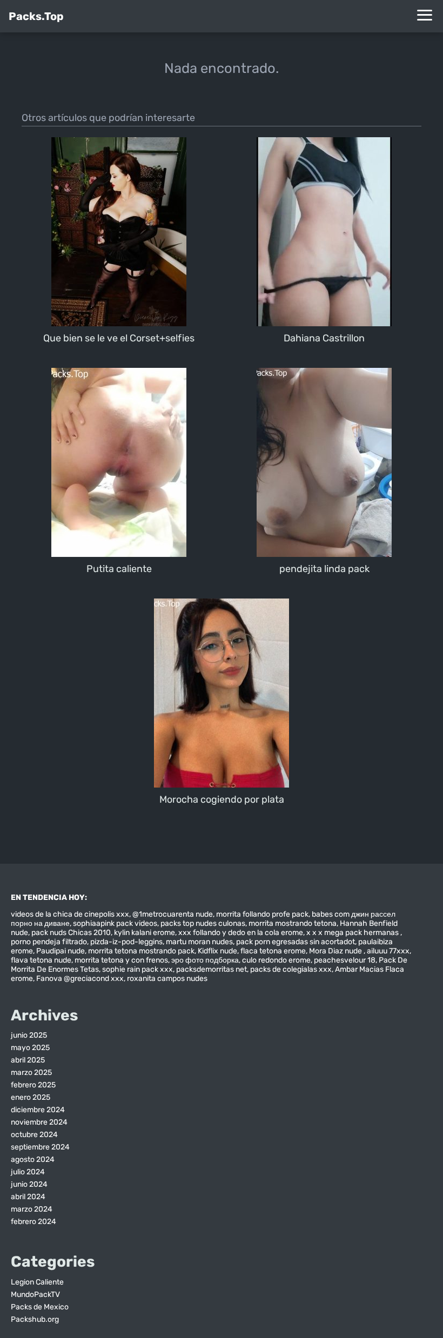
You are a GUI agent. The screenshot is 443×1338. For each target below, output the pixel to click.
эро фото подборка (205, 960)
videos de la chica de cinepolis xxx (70, 914)
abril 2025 (28, 1060)
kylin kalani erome (144, 932)
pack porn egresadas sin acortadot (295, 941)
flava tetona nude (41, 960)
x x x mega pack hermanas (353, 932)
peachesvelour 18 (344, 960)
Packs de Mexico (40, 1307)
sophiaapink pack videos (115, 923)
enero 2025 (30, 1097)
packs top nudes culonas (202, 923)
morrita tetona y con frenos (121, 960)
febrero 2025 (33, 1085)
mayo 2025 (30, 1047)
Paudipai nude (60, 951)
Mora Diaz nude (336, 951)
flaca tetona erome (273, 951)
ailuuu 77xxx (388, 951)
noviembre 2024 (39, 1122)
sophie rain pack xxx (137, 969)
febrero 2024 (33, 1221)
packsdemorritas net (211, 969)
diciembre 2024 (38, 1109)
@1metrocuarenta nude (172, 914)
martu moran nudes (199, 941)
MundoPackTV (35, 1294)
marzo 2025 (31, 1072)
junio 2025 (29, 1035)
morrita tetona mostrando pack (141, 951)
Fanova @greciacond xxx (80, 978)
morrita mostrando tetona (293, 923)
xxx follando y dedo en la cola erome (240, 932)
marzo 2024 (31, 1209)
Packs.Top (36, 16)
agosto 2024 (33, 1159)
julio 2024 (28, 1171)
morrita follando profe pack (262, 914)
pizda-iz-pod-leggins (126, 941)
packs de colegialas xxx (291, 969)
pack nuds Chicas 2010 (71, 932)
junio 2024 (29, 1184)
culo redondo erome (276, 960)
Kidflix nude (217, 951)
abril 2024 (28, 1196)
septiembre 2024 (40, 1147)
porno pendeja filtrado (49, 941)
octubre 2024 (34, 1134)
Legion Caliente (37, 1282)
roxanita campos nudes (167, 978)
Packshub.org (35, 1319)
